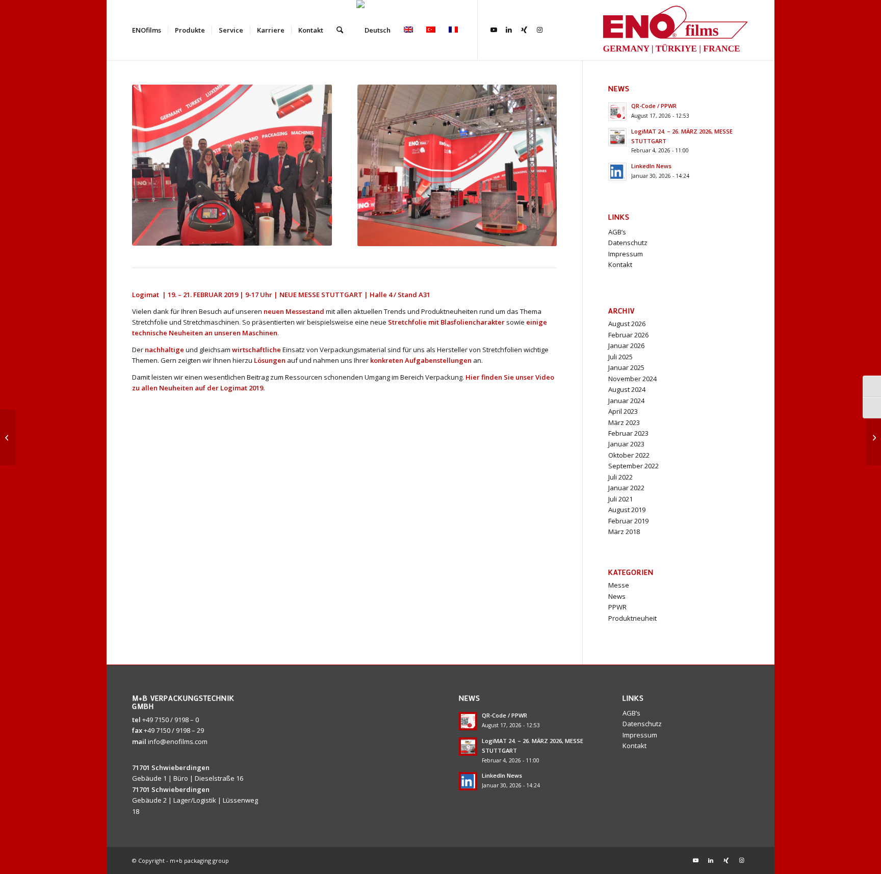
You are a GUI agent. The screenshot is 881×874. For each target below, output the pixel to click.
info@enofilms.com (178, 741)
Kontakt (620, 264)
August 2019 (626, 509)
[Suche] (340, 30)
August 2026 (626, 323)
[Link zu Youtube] (493, 29)
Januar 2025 (626, 367)
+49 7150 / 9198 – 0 (170, 719)
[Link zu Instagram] (539, 29)
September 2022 (633, 465)
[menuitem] (146, 30)
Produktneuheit (632, 618)
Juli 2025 (620, 356)
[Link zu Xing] (524, 29)
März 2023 (624, 422)
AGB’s (617, 231)
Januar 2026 (626, 345)
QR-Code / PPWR (654, 106)
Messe (618, 585)
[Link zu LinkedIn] (508, 29)
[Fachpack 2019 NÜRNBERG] (873, 437)
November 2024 (632, 378)
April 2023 (623, 411)
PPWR (617, 607)
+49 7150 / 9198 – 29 (174, 730)
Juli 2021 (620, 499)
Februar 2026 (628, 334)
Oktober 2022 (629, 455)
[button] (858, 851)
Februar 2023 (628, 433)
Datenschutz (627, 242)
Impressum (625, 253)
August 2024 (626, 389)
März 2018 (624, 531)
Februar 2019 (628, 520)
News (617, 596)
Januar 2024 (626, 400)
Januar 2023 (626, 443)
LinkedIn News (651, 166)
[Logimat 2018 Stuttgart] (8, 437)
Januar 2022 (626, 487)
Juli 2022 (620, 477)
